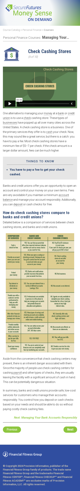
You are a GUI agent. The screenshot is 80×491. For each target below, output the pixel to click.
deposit (18, 204)
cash (49, 131)
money (48, 113)
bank (61, 113)
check (27, 118)
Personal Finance (32, 29)
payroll (17, 372)
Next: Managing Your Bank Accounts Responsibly (45, 417)
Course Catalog (11, 29)
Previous (12, 429)
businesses (10, 122)
